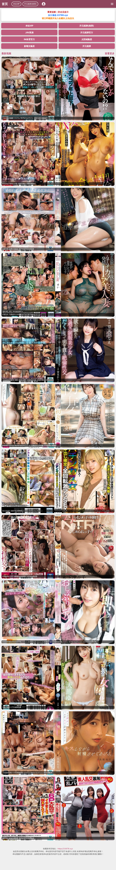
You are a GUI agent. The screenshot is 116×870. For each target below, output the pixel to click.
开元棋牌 (86, 46)
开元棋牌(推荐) (30, 4)
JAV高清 (29, 32)
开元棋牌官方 (86, 32)
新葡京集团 (29, 46)
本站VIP (16, 4)
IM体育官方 (29, 39)
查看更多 (109, 53)
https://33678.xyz (65, 848)
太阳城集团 (86, 39)
